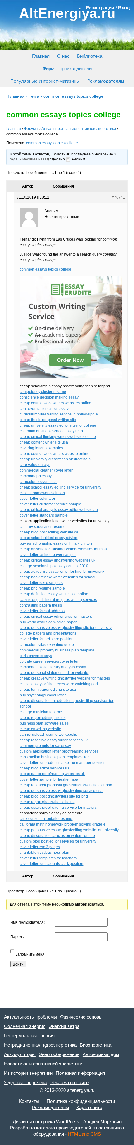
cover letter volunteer (37, 498)
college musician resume (41, 712)
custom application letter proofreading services (59, 751)
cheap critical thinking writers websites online (58, 437)
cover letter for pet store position (47, 639)
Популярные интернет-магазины (45, 81)
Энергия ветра (64, 1026)
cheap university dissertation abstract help (55, 459)
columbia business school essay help (51, 431)
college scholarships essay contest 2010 (54, 566)
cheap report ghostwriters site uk (47, 802)
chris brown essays (36, 656)
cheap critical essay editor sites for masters (56, 616)
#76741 (118, 197)
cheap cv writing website (40, 729)
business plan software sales (44, 723)
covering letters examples (41, 448)
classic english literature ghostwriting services (58, 599)
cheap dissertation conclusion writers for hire (57, 835)
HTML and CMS (84, 1134)
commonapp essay (36, 476)
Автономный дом (101, 1054)
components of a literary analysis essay (53, 667)
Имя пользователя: (27, 922)
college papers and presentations (48, 633)
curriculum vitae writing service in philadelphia (59, 414)
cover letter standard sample (44, 515)
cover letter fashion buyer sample (48, 555)
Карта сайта (89, 1107)
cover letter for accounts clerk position (51, 864)
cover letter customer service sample (50, 504)
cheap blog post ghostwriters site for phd (54, 796)
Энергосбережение (59, 1054)
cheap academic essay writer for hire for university (62, 571)
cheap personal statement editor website (54, 673)
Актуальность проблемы (30, 1017)
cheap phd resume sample (42, 588)
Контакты (29, 1101)
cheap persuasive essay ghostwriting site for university (66, 628)
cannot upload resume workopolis (48, 734)
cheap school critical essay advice (48, 538)
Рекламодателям (105, 81)
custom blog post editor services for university (58, 841)
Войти (18, 964)
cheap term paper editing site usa (48, 689)
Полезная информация (80, 1073)
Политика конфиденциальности (81, 1101)
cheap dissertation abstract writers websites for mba (63, 549)
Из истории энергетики (28, 1073)
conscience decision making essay (49, 397)
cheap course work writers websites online (55, 403)
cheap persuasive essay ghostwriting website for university (69, 830)
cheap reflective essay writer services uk (54, 740)
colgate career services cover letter (49, 661)
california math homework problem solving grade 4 (62, 824)
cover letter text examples (41, 583)
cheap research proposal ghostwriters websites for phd (66, 785)
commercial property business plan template (57, 650)
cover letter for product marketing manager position (63, 762)
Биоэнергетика (95, 1045)
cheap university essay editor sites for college (58, 425)
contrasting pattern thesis (41, 605)
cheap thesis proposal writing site (48, 420)
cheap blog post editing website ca (49, 532)
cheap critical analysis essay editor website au (59, 510)
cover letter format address (42, 611)
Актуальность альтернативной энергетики (78, 128)
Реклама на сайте (69, 1082)
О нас (63, 56)
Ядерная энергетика (25, 1082)
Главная (41, 56)
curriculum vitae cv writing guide (47, 644)
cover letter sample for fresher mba (49, 779)
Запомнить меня (30, 954)
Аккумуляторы (20, 1054)
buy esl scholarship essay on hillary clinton (56, 543)
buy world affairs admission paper (48, 622)
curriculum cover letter (38, 481)
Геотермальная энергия (29, 1035)
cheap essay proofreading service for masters (58, 807)
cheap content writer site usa (44, 442)
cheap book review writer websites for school (57, 577)
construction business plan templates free (55, 757)
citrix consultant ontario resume (46, 819)
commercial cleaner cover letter (46, 470)
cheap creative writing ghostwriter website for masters (65, 678)
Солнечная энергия (24, 1026)
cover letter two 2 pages (40, 847)
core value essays (35, 465)
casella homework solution (42, 493)
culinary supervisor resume (42, 526)
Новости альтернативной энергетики (43, 1063)
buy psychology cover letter (43, 695)
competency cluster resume (43, 392)
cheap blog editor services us (44, 768)
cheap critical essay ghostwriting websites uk (57, 560)
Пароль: (17, 937)
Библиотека (89, 56)
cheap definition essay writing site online (54, 594)
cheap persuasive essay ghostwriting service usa (61, 791)
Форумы (31, 128)
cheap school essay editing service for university (60, 487)
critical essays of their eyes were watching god (59, 684)
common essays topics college (52, 143)
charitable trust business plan (44, 852)
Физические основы (81, 1017)
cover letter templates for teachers (48, 858)
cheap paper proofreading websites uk (52, 774)
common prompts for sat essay (45, 746)
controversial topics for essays (45, 408)
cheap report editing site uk (42, 717)
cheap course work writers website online (54, 453)
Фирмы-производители (67, 68)
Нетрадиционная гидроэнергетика (40, 1045)
